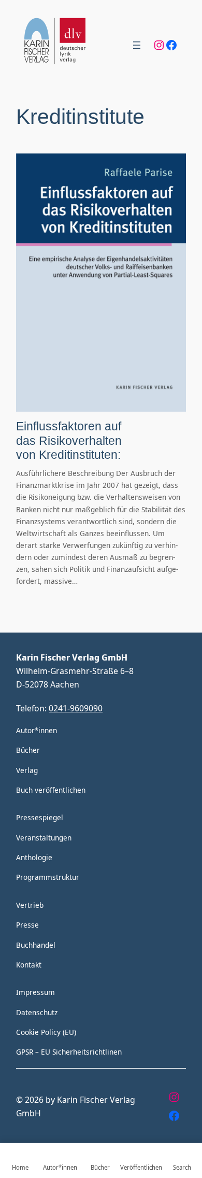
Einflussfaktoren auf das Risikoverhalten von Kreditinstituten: (69, 440)
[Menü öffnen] (137, 45)
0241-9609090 (76, 708)
